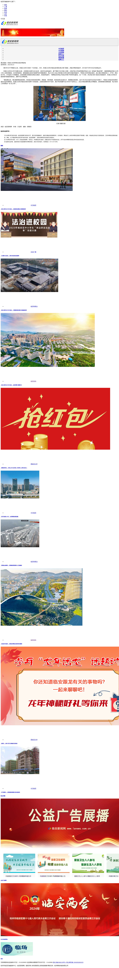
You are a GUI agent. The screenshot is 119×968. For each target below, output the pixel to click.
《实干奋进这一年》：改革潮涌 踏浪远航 (9, 516)
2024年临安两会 (4, 939)
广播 (5, 6)
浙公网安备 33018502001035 (74, 962)
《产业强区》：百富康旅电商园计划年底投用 (10, 792)
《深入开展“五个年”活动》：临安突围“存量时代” (11, 384)
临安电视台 (34, 306)
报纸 (5, 5)
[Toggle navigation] (59, 42)
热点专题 (3, 795)
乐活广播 (33, 252)
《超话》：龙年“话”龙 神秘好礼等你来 (9, 743)
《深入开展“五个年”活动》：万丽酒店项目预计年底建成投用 (14, 310)
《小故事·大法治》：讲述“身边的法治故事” (10, 255)
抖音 (5, 15)
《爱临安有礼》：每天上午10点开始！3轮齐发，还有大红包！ (14, 467)
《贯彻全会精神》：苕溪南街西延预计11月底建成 (11, 565)
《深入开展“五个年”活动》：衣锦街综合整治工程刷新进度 (13, 208)
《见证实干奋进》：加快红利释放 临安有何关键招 (11, 643)
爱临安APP (34, 464)
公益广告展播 (3, 880)
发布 (5, 12)
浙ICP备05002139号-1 (59, 962)
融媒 (2, 145)
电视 (5, 8)
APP (5, 14)
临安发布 (33, 381)
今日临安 (33, 205)
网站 (5, 10)
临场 (2, 958)
